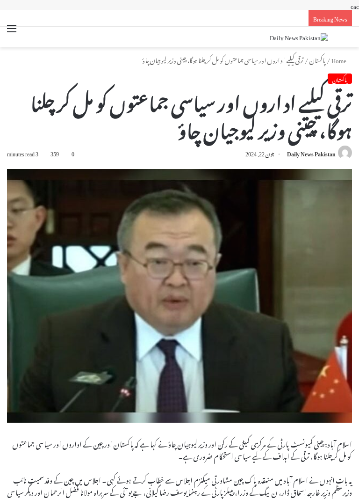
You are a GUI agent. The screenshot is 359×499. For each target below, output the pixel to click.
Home (339, 59)
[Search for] (347, 38)
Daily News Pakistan (311, 153)
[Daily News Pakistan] (299, 37)
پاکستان (317, 59)
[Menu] (11, 34)
